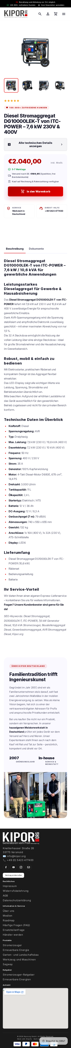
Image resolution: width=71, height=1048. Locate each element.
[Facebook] (6, 867)
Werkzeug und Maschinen (19, 959)
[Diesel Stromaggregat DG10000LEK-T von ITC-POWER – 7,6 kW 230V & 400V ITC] (11, 85)
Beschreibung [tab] (15, 248)
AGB (5, 895)
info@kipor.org (16, 856)
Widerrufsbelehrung (16, 890)
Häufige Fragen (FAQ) (16, 925)
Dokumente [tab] (36, 248)
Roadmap (8, 920)
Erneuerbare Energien (17, 979)
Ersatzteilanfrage (13, 929)
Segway (8, 964)
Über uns (8, 910)
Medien (7, 915)
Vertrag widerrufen (13, 875)
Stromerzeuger (12, 945)
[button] (40, 14)
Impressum (10, 886)
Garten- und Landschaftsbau (21, 954)
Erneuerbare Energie (16, 950)
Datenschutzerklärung (17, 900)
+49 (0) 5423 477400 (20, 860)
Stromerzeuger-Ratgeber (19, 974)
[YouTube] (13, 867)
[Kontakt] (28, 867)
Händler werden (13, 934)
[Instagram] (21, 867)
